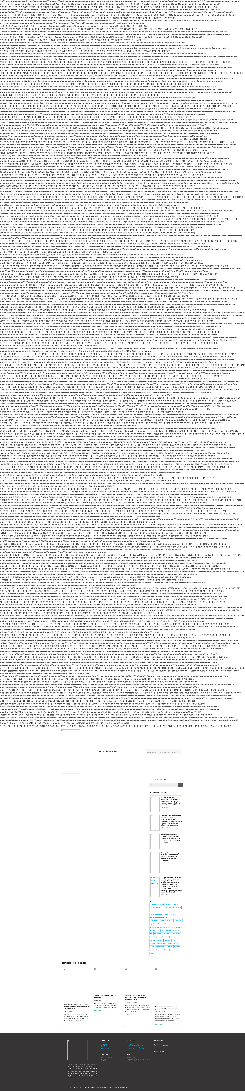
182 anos (168, 904)
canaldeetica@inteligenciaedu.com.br (139, 1059)
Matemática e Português (134, 1047)
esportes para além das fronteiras (159, 917)
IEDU (180, 921)
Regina (152, 947)
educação (178, 908)
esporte (168, 911)
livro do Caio (157, 934)
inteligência (163, 927)
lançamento (175, 930)
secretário (177, 947)
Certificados (105, 1048)
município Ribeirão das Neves (158, 943)
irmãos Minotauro (155, 930)
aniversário (175, 904)
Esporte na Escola (132, 1044)
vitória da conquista (175, 950)
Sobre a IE (104, 1044)
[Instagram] (156, 1062)
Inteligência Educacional (175, 927)
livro (151, 934)
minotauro (173, 937)
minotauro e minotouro (156, 940)
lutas (173, 934)
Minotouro (167, 940)
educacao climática (168, 908)
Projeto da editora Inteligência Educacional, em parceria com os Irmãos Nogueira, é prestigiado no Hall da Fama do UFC (171, 801)
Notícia (170, 943)
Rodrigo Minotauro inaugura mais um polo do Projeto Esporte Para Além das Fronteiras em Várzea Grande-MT (171, 856)
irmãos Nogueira (166, 930)
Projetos (103, 1047)
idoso (176, 921)
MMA (173, 940)
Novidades (104, 1045)
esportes (172, 914)
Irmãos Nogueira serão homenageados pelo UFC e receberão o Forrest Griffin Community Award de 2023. (171, 837)
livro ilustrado (166, 934)
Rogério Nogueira (160, 947)
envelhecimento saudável (157, 911)
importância (153, 924)
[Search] (180, 785)
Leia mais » (68, 1024)
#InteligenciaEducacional (157, 904)
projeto (176, 943)
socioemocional (154, 950)
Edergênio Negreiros (155, 908)
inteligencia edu (154, 927)
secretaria (169, 947)
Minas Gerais (165, 937)
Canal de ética (131, 1060)
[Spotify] (164, 1057)
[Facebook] (172, 1057)
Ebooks (103, 1059)
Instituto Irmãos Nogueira (165, 924)
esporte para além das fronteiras (159, 914)
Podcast (103, 1060)
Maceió (178, 934)
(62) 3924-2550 (131, 1058)
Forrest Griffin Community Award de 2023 (161, 921)
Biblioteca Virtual (106, 1058)
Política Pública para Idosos (135, 1048)
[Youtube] (156, 1057)
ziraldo (152, 953)
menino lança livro (155, 937)
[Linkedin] (164, 1062)
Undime (166, 950)
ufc (162, 950)
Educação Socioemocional (135, 1045)
